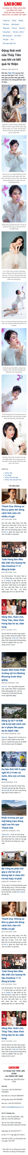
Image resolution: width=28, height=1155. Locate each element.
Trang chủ (6, 20)
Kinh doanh (15, 24)
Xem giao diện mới (9, 43)
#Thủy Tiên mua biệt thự (13, 480)
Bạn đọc (22, 28)
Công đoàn (6, 32)
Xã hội (14, 20)
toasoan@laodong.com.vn (15, 1107)
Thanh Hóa (5, 834)
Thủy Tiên (11, 73)
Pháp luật (6, 28)
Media (21, 20)
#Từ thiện (8, 475)
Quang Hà (9, 580)
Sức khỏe (17, 36)
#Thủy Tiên (8, 473)
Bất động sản (7, 36)
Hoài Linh (15, 638)
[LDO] (14, 497)
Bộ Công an (21, 892)
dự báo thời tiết (7, 790)
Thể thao (6, 24)
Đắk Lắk (4, 737)
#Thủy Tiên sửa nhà (11, 477)
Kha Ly (6, 532)
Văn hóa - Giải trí (18, 32)
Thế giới (5, 39)
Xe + (12, 39)
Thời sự (14, 28)
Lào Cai (4, 686)
